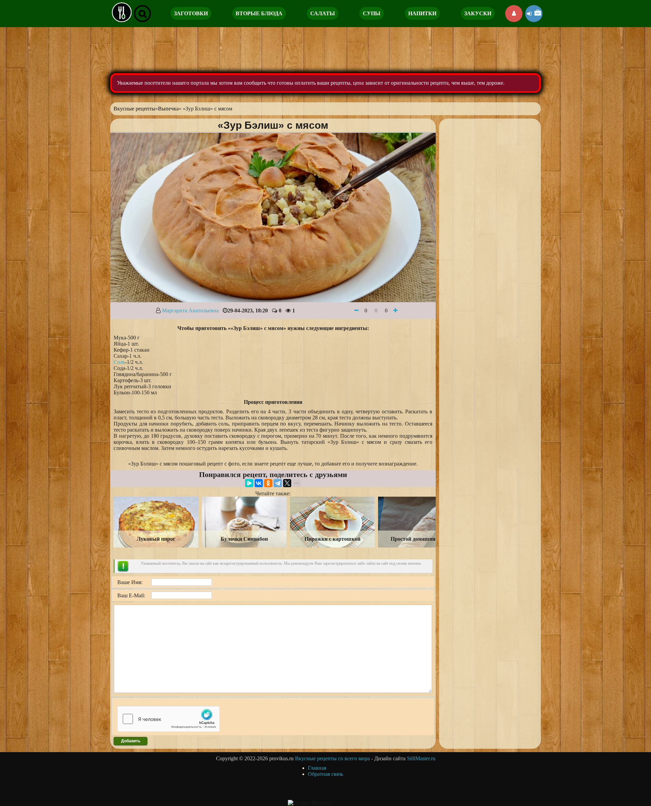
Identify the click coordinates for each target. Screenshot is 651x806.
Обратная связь (325, 774)
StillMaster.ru (421, 758)
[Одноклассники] (268, 483)
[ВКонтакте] (259, 483)
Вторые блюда (259, 13)
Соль (119, 362)
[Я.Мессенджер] (249, 483)
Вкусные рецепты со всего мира (332, 758)
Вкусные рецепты (134, 108)
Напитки (422, 13)
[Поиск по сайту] (142, 13)
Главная (317, 768)
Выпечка (168, 108)
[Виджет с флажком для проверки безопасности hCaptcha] (168, 719)
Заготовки (191, 13)
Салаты (322, 13)
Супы (371, 13)
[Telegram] (278, 483)
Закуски (477, 13)
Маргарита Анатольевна (190, 310)
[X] (287, 483)
